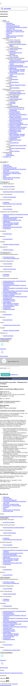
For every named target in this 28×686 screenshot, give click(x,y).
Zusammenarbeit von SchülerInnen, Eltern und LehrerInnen (18, 115)
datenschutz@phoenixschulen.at (19, 473)
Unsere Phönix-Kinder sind (13, 26)
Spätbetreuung (12, 68)
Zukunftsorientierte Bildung (16, 65)
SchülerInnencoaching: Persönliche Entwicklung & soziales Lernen (18, 128)
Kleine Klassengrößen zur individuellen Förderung (15, 120)
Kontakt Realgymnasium (16, 516)
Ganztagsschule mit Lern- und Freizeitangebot (16, 109)
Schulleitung (12, 51)
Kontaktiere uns (7, 156)
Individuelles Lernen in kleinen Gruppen (13, 217)
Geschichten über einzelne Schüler (17, 145)
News (7, 34)
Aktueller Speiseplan (14, 87)
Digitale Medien (13, 72)
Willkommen (9, 23)
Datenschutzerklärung (9, 472)
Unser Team (12, 103)
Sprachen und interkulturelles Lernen (18, 66)
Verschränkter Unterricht (15, 131)
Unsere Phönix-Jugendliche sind (17, 93)
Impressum (15, 684)
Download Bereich (14, 82)
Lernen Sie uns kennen (15, 41)
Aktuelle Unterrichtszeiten (15, 48)
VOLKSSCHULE (4, 518)
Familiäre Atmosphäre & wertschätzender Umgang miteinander (18, 60)
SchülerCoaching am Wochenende (14, 35)
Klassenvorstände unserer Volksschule (12, 203)
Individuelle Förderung (15, 113)
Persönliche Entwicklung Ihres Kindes (12, 227)
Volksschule (9, 154)
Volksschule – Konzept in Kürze (14, 30)
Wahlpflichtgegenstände (15, 140)
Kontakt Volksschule (5, 516)
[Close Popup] (0, 3)
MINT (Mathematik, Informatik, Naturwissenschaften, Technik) (17, 70)
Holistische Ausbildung (15, 125)
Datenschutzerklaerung (5, 685)
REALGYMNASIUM (5, 577)
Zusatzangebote (13, 76)
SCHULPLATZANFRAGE (6, 652)
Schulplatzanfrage (13, 79)
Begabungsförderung (14, 111)
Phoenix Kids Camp (11, 37)
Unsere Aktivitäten (14, 57)
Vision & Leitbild (10, 24)
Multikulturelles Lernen (15, 130)
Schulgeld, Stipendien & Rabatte (17, 85)
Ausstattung (9, 33)
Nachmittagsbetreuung (14, 137)
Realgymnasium (10, 155)
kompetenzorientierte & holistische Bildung (13, 191)
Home (4, 20)
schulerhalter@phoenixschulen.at (12, 401)
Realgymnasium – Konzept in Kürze (15, 31)
